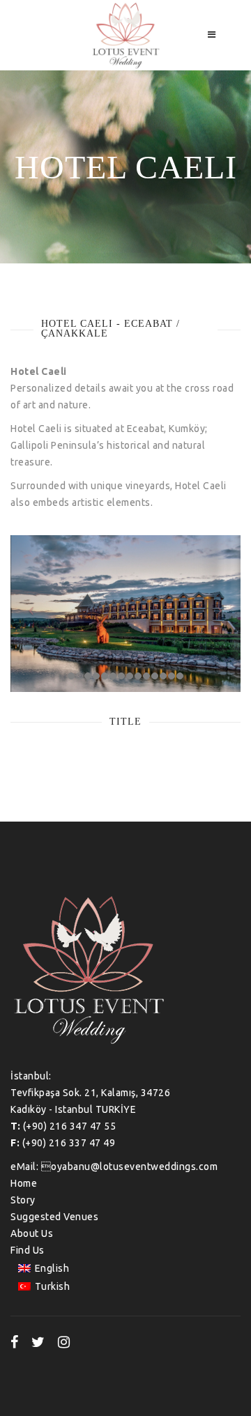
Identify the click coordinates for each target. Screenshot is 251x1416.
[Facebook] (14, 1342)
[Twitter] (38, 1342)
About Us (31, 1233)
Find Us (27, 1250)
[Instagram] (64, 1342)
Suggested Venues (54, 1216)
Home (23, 1183)
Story (23, 1200)
